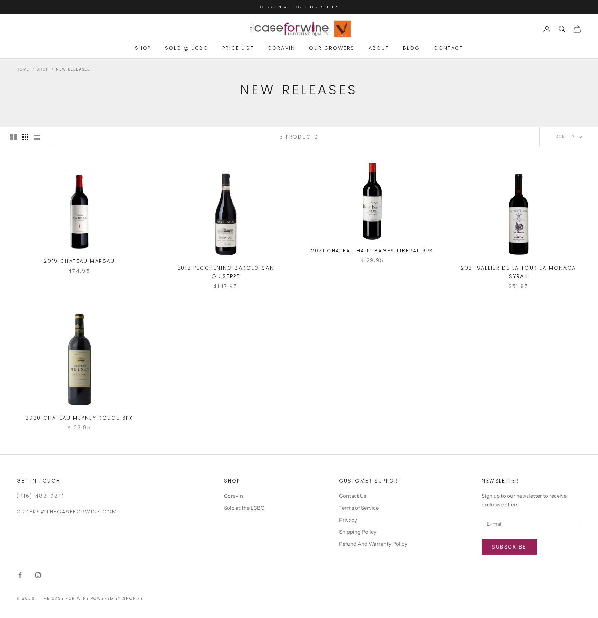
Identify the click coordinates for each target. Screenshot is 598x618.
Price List (238, 48)
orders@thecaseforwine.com (67, 511)
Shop (143, 48)
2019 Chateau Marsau (79, 261)
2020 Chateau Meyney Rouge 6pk (79, 417)
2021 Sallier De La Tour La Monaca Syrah (518, 272)
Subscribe (509, 547)
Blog (411, 48)
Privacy (348, 520)
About (379, 48)
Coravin (281, 48)
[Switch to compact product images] (37, 137)
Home (23, 69)
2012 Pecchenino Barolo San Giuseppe (226, 272)
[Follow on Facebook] (20, 575)
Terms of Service (359, 508)
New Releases (73, 69)
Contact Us (352, 496)
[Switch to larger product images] (13, 137)
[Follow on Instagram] (38, 575)
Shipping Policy (358, 531)
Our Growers (332, 48)
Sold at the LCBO (244, 508)
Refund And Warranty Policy (373, 544)
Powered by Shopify (117, 598)
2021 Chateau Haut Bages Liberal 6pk (372, 250)
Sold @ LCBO (187, 48)
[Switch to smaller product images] (25, 137)
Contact (448, 48)
